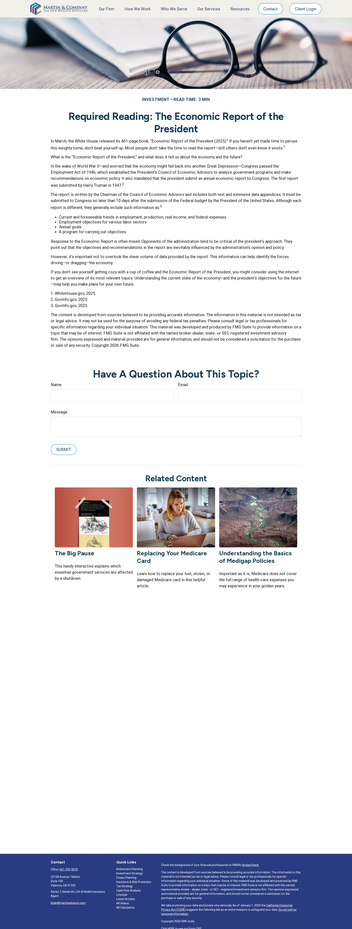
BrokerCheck (250, 865)
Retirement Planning (129, 869)
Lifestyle (121, 894)
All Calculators (125, 907)
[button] (106, 8)
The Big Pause (74, 553)
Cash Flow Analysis (128, 890)
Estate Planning (126, 877)
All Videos (122, 903)
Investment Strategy (129, 873)
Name (56, 384)
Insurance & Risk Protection (133, 882)
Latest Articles (125, 899)
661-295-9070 (68, 869)
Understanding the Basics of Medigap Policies (255, 556)
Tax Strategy (124, 886)
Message (59, 412)
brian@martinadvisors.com (68, 903)
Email (183, 384)
